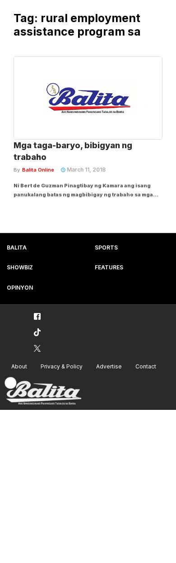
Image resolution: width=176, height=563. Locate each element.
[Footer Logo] (43, 391)
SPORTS (106, 247)
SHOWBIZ (20, 267)
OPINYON (20, 287)
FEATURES (109, 267)
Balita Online (38, 170)
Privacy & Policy (62, 366)
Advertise (109, 366)
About (19, 366)
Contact (145, 366)
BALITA (17, 247)
